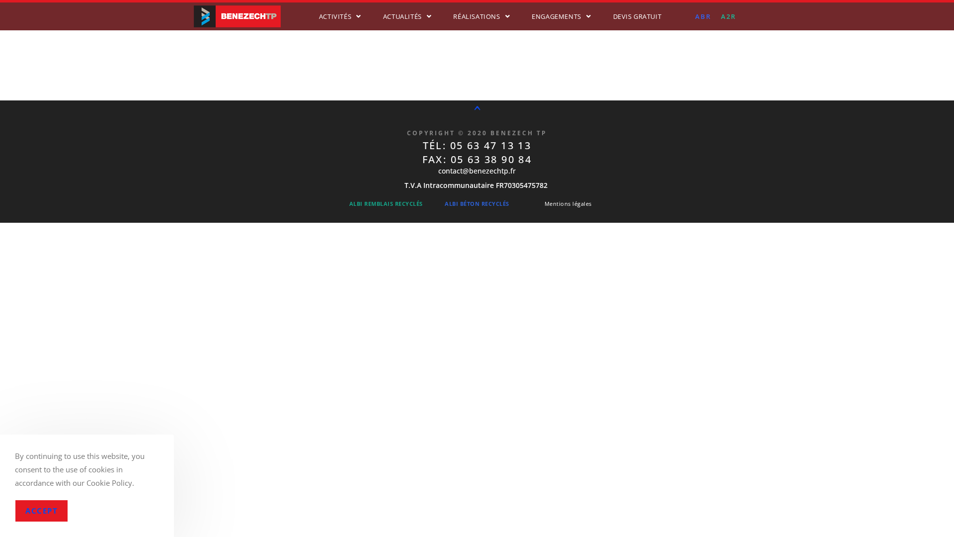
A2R (728, 16)
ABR (703, 16)
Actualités (402, 16)
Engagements (556, 16)
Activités (335, 16)
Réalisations (476, 16)
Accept (41, 511)
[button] (340, 16)
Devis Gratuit (637, 16)
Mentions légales (568, 203)
